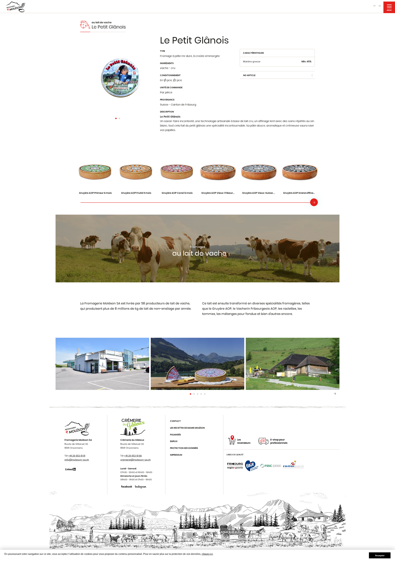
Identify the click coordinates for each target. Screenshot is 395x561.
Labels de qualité (235, 455)
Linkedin (71, 469)
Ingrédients (167, 63)
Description (167, 112)
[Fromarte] (293, 465)
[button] (116, 118)
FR (374, 6)
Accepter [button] (380, 555)
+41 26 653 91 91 (76, 456)
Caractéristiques (253, 53)
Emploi (173, 441)
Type (162, 51)
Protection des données (184, 448)
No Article (249, 75)
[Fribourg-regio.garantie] (235, 465)
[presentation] (314, 202)
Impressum (176, 455)
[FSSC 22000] (270, 465)
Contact (175, 421)
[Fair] (251, 465)
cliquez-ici (207, 554)
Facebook (127, 486)
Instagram (140, 486)
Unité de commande (171, 88)
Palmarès (175, 435)
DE (380, 6)
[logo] (15, 7)
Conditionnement (170, 75)
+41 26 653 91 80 (133, 456)
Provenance (167, 100)
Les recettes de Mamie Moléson (187, 428)
